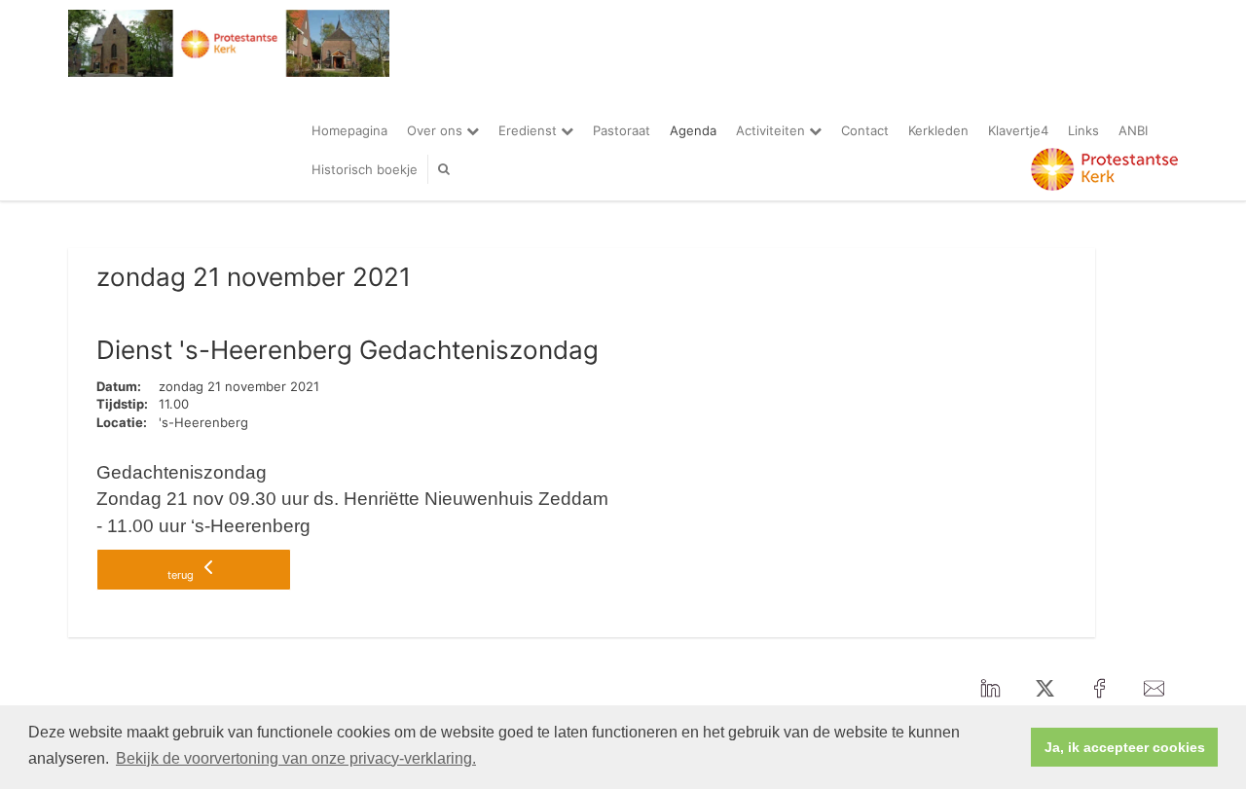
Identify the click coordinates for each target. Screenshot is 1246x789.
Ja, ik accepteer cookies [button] (1124, 747)
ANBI (1133, 130)
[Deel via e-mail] (1153, 689)
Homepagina (349, 130)
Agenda (693, 130)
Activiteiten (772, 130)
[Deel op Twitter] (1044, 689)
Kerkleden (938, 130)
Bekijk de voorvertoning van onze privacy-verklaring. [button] (296, 758)
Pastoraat (621, 130)
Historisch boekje (365, 169)
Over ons (436, 130)
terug (182, 575)
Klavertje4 (1018, 130)
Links (1083, 130)
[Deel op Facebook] (1099, 689)
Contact (865, 130)
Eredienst (529, 130)
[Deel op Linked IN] (990, 689)
